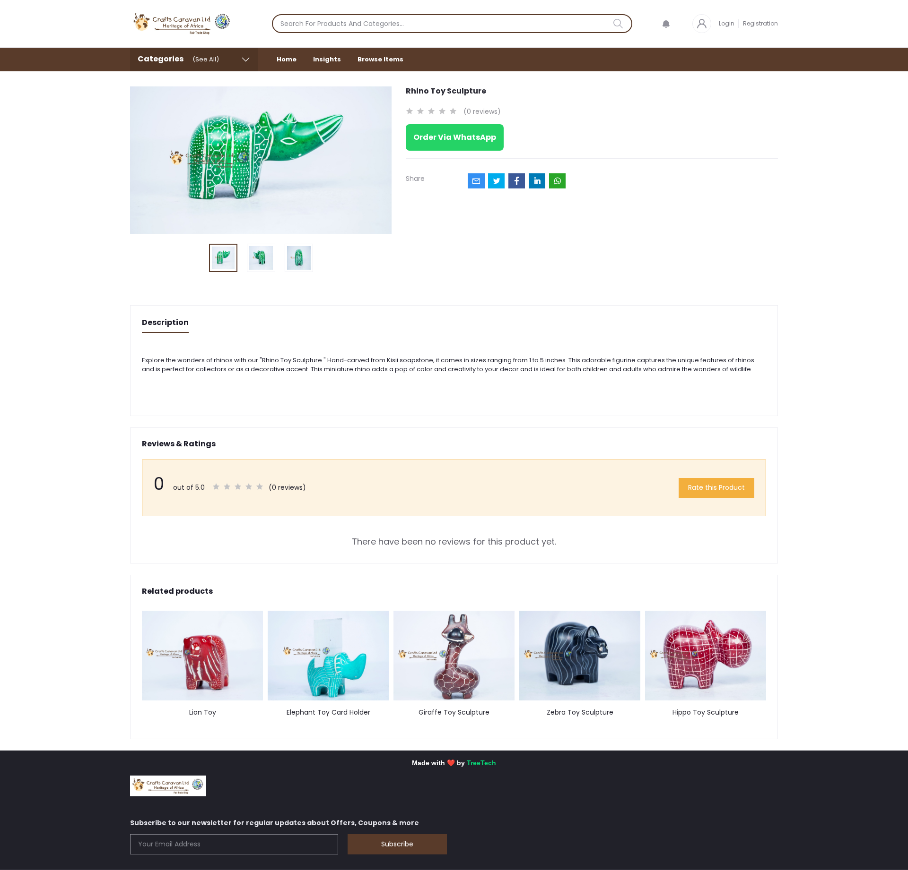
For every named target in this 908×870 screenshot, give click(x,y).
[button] (666, 23)
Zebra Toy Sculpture (580, 712)
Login (726, 23)
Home (287, 59)
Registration (760, 23)
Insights (327, 59)
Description (165, 322)
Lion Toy (202, 712)
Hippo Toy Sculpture (705, 712)
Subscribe (397, 844)
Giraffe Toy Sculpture (454, 712)
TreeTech (481, 763)
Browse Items (380, 59)
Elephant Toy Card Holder (328, 712)
